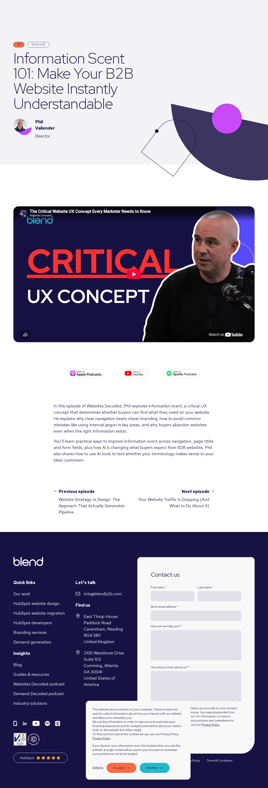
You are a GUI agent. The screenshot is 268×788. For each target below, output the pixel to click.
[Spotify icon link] (47, 723)
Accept (119, 768)
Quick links (24, 582)
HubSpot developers (32, 622)
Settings (98, 767)
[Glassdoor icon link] (15, 723)
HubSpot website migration (39, 613)
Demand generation (32, 642)
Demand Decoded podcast (38, 693)
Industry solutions (30, 703)
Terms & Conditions (219, 760)
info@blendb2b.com (103, 594)
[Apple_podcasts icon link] (57, 723)
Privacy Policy (101, 738)
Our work (21, 594)
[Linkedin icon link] (24, 723)
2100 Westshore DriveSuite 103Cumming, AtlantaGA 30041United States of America (104, 668)
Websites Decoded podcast (39, 684)
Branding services (30, 632)
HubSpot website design (36, 603)
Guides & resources (31, 674)
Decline (152, 768)
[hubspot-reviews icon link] (40, 758)
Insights (21, 653)
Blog (17, 664)
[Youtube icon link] (36, 723)
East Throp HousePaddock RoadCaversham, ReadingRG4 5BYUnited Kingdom (103, 629)
